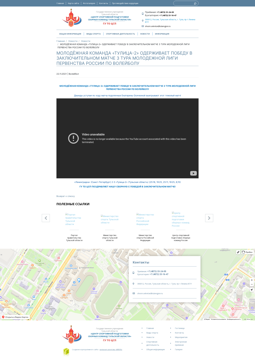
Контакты (103, 3)
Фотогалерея (89, 3)
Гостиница (179, 328)
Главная (60, 3)
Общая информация (155, 349)
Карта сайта (73, 3)
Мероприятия (181, 337)
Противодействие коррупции (125, 3)
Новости (145, 34)
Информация (162, 34)
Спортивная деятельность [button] (120, 34)
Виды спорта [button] (93, 34)
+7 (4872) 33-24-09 (165, 12)
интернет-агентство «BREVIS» (111, 349)
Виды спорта (152, 332)
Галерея (178, 349)
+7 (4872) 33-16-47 (167, 15)
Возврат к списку (65, 196)
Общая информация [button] (70, 34)
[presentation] (46, 218)
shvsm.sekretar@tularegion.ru (158, 26)
